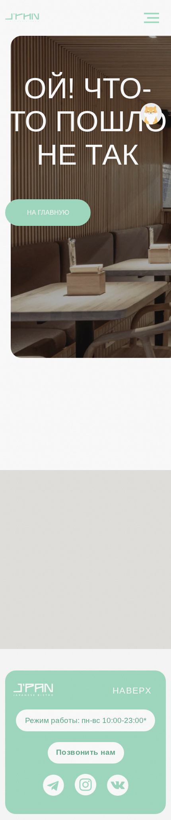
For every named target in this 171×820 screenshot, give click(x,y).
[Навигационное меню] (151, 18)
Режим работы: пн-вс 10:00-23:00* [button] (85, 720)
